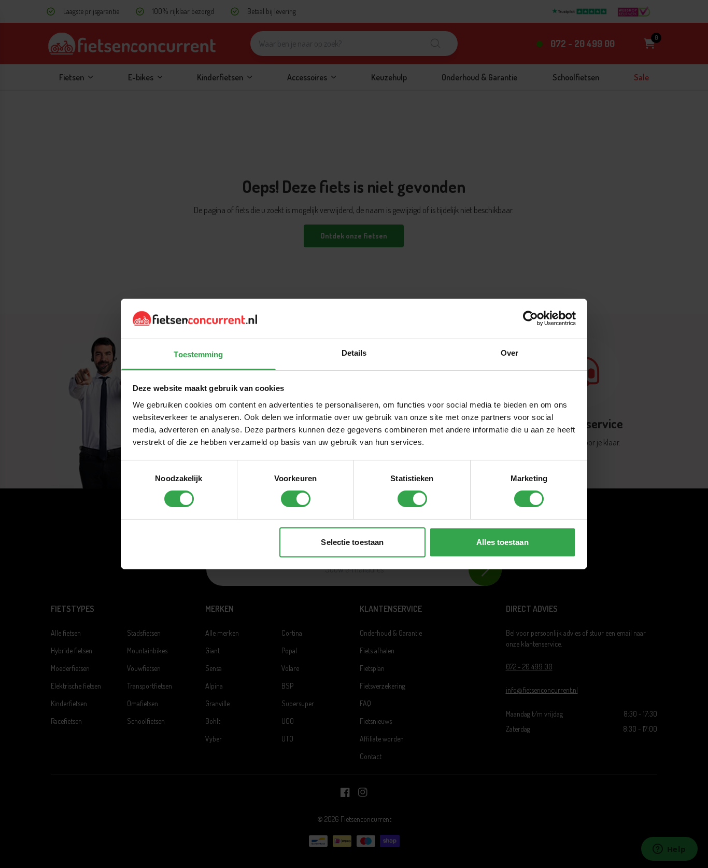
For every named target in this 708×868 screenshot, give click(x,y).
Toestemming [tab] (198, 354)
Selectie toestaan (352, 542)
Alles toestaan (502, 542)
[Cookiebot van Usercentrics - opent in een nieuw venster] (530, 318)
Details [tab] (354, 352)
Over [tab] (509, 352)
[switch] (295, 499)
